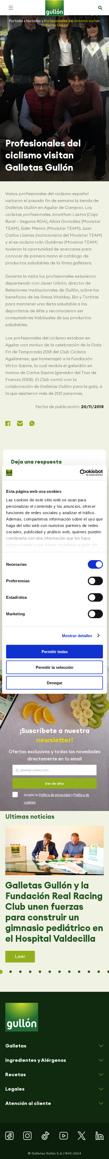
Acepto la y (56, 798)
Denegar (54, 683)
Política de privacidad (54, 795)
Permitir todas (55, 651)
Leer (20, 956)
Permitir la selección (54, 667)
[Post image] (54, 850)
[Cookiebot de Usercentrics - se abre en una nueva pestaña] (80, 472)
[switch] (95, 581)
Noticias (33, 21)
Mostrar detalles (77, 635)
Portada (16, 21)
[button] (11, 7)
